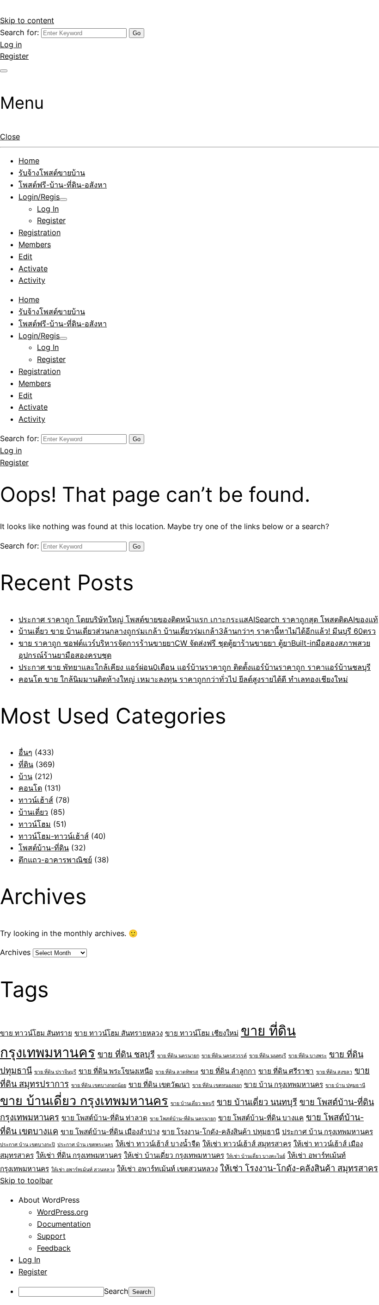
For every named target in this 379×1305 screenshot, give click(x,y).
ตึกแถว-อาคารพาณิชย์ (55, 859)
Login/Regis (39, 196)
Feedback (54, 1248)
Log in (11, 44)
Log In (48, 208)
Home (28, 160)
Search (116, 1291)
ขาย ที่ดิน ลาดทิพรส (176, 1072)
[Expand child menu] (63, 199)
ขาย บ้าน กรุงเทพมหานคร (283, 1084)
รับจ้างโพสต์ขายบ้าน (51, 172)
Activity (31, 280)
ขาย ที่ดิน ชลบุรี (126, 1054)
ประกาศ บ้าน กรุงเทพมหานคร (327, 1131)
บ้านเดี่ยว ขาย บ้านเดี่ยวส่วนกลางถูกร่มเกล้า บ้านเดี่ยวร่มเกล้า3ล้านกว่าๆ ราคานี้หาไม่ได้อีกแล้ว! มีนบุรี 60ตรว (197, 631)
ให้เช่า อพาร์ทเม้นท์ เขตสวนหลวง (167, 1168)
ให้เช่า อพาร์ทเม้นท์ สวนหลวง (83, 1170)
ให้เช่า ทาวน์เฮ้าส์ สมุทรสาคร (246, 1143)
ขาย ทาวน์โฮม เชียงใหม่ (201, 1033)
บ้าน (25, 776)
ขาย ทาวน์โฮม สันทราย (36, 1033)
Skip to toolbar (26, 1180)
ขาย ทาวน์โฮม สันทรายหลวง (118, 1033)
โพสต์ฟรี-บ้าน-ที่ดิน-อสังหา (62, 184)
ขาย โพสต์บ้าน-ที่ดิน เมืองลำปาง (110, 1131)
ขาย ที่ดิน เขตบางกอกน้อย (98, 1085)
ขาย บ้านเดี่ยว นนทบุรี (257, 1102)
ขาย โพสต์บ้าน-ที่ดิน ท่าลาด (104, 1117)
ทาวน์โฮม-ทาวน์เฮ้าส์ (53, 836)
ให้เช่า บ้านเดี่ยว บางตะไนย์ (255, 1156)
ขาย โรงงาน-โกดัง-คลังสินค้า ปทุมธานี (221, 1131)
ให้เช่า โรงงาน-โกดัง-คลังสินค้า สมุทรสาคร (299, 1168)
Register (14, 56)
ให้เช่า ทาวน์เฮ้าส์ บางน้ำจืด (158, 1143)
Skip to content (27, 20)
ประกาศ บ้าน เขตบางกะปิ (27, 1145)
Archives (15, 952)
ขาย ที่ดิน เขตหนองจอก (217, 1085)
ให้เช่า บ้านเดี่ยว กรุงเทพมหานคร (174, 1155)
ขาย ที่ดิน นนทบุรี (267, 1056)
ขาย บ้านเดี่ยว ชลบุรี (192, 1103)
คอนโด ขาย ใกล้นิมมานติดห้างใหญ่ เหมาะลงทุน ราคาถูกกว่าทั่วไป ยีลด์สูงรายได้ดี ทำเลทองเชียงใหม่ (183, 679)
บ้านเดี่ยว (33, 812)
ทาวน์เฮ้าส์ (35, 800)
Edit (25, 256)
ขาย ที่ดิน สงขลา (334, 1072)
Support (51, 1236)
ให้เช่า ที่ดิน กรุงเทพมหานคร (79, 1155)
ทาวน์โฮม (34, 824)
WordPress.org (62, 1212)
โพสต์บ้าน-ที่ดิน (43, 847)
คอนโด (30, 788)
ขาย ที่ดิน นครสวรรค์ (224, 1056)
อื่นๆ (25, 752)
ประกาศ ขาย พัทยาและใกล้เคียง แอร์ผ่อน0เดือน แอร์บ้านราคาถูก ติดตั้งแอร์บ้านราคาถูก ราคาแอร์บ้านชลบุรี (194, 667)
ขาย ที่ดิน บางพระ (307, 1056)
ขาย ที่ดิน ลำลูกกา (228, 1071)
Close (10, 136)
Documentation (64, 1224)
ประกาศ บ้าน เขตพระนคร (85, 1145)
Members (34, 244)
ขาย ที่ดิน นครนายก (178, 1056)
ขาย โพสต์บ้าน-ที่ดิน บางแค (261, 1117)
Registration (39, 232)
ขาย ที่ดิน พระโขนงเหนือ (116, 1071)
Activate (33, 268)
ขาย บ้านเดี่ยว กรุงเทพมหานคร (84, 1100)
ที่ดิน (25, 764)
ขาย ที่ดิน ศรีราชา (286, 1071)
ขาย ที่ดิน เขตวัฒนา (159, 1084)
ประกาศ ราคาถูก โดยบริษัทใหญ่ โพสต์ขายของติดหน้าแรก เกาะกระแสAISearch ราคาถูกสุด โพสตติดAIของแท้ (198, 619)
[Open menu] (3, 70)
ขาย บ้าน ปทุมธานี (345, 1085)
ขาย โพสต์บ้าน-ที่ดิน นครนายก (183, 1119)
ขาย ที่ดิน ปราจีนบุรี (55, 1072)
